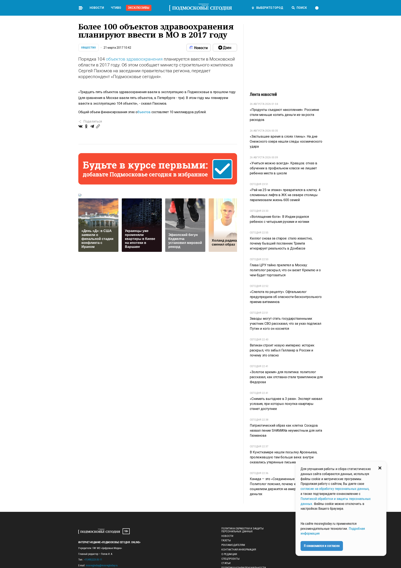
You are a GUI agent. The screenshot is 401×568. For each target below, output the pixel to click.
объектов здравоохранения (134, 59)
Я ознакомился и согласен (322, 546)
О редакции (229, 554)
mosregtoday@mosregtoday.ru (102, 565)
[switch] (319, 7)
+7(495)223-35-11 (93, 559)
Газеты (226, 540)
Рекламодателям (233, 545)
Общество (88, 47)
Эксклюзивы (138, 7)
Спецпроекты (230, 558)
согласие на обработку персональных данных (335, 489)
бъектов (144, 112)
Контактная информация (238, 549)
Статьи (226, 563)
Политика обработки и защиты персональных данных (242, 530)
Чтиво (116, 7)
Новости (97, 7)
